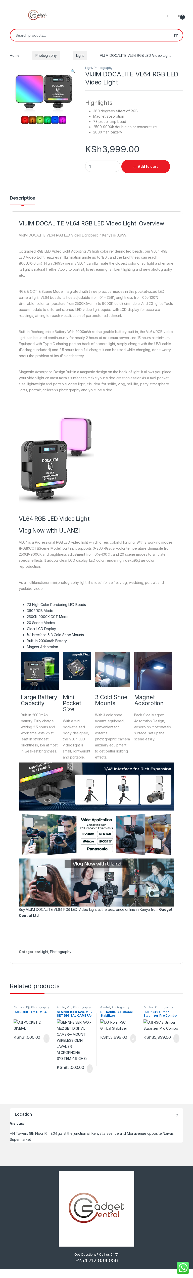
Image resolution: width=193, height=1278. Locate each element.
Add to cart (148, 166)
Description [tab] (22, 198)
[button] (73, 71)
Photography (46, 55)
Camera (19, 1007)
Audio (61, 1007)
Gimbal (105, 1007)
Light (80, 55)
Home (14, 55)
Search (176, 35)
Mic (69, 1007)
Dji (28, 1007)
